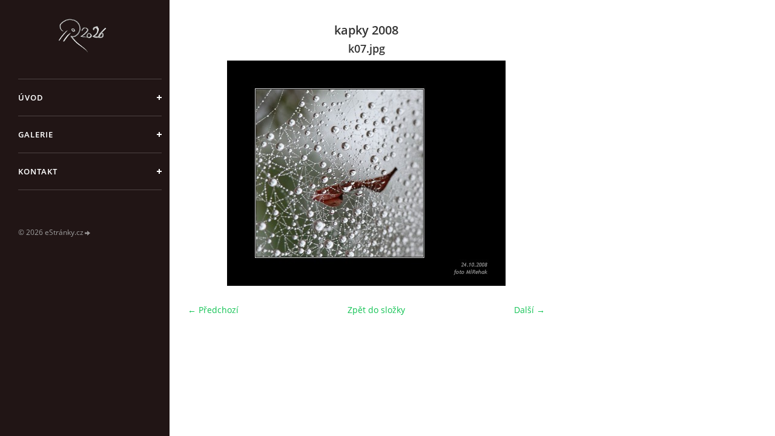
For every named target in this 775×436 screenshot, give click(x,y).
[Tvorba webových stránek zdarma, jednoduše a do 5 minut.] (88, 233)
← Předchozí (213, 309)
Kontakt (38, 171)
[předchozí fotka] (207, 173)
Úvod (31, 97)
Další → (529, 309)
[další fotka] (525, 173)
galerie (35, 134)
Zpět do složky (376, 309)
